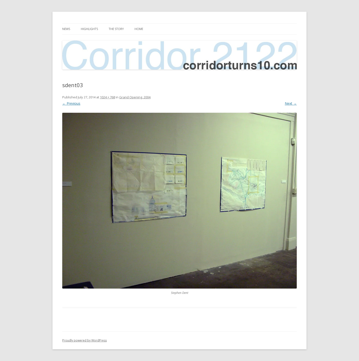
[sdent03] (179, 201)
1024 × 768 (107, 97)
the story (116, 29)
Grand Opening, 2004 (134, 97)
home (139, 29)
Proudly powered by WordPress (84, 340)
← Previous (71, 103)
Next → (291, 103)
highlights (89, 29)
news (66, 29)
